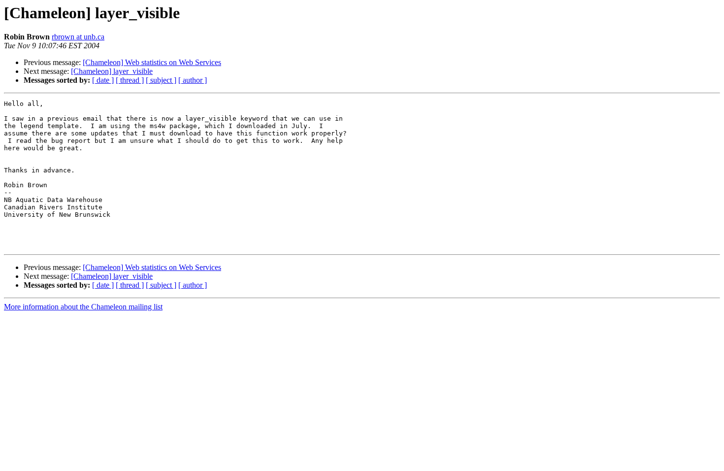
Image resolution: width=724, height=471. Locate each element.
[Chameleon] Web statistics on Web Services (152, 62)
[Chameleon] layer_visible (112, 71)
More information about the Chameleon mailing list (83, 307)
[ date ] (103, 80)
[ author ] (192, 80)
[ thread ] (130, 80)
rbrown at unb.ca (78, 37)
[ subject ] (161, 80)
